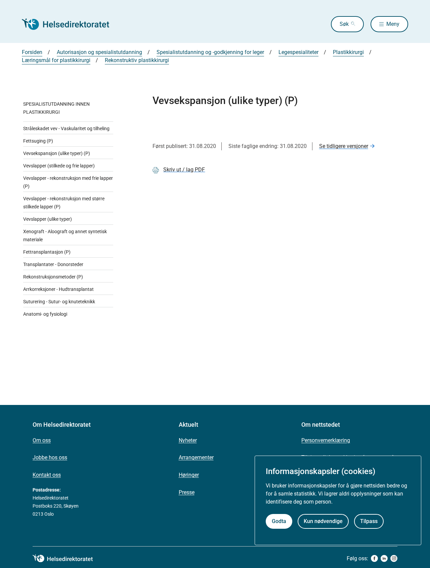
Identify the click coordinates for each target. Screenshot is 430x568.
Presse (187, 492)
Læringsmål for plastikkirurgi (56, 60)
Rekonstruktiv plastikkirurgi (137, 60)
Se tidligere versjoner (343, 146)
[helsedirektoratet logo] (67, 559)
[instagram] (393, 558)
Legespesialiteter (298, 52)
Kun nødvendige (323, 521)
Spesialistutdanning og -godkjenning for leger (210, 52)
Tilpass (369, 521)
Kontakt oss (47, 475)
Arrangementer (196, 457)
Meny (392, 24)
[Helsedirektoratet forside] (70, 24)
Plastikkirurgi (348, 52)
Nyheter (188, 440)
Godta (279, 521)
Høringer (189, 475)
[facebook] (374, 558)
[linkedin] (384, 558)
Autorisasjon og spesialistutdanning (99, 52)
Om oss (42, 440)
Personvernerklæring (325, 440)
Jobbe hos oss (50, 457)
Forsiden (32, 52)
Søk (344, 24)
